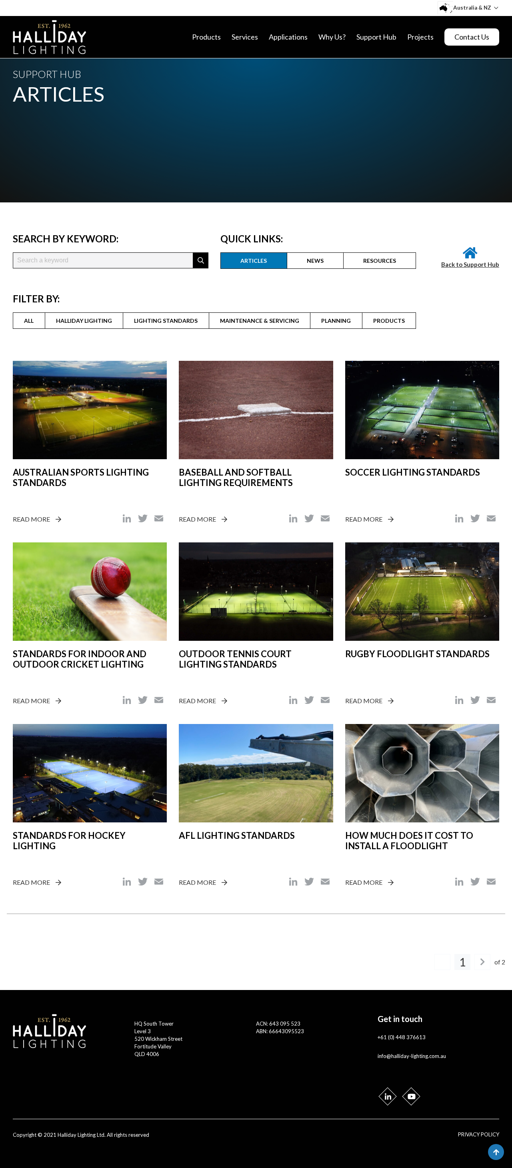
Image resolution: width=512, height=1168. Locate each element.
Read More (31, 519)
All (29, 320)
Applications (288, 36)
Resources (379, 260)
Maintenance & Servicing (259, 320)
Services (245, 36)
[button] (200, 260)
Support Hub (376, 36)
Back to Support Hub (470, 264)
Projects (420, 36)
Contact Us (471, 36)
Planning (336, 320)
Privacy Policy (478, 1134)
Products (206, 36)
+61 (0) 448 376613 (402, 1037)
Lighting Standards (166, 320)
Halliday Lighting (84, 320)
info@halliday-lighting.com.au (412, 1056)
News (315, 260)
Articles (253, 260)
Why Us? (332, 36)
